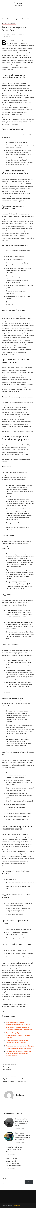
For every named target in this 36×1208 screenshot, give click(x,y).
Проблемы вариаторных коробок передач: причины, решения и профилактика (16, 1080)
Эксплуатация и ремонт (9, 23)
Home (3, 19)
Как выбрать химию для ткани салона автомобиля (15, 1068)
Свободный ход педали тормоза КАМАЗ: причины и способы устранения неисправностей (20, 1053)
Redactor (7, 36)
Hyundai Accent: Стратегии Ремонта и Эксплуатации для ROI (14, 1149)
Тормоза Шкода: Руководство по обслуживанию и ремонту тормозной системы (18, 1035)
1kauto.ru (18, 3)
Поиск (5, 1178)
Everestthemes (16, 1205)
